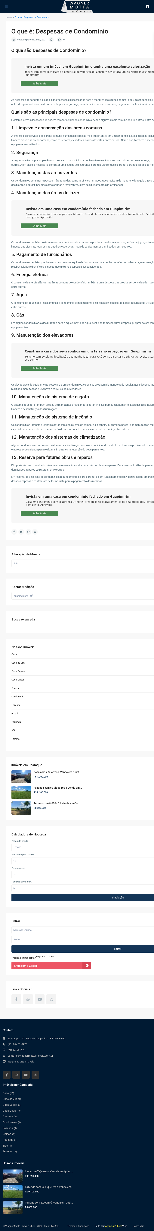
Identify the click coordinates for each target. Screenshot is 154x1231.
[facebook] (16, 999)
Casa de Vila (18, 662)
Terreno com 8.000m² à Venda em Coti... (58, 803)
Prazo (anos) (18, 868)
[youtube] (40, 999)
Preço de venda (19, 841)
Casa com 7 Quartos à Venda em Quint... (58, 772)
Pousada (16, 722)
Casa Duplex (18, 671)
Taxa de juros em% (21, 881)
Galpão (15, 713)
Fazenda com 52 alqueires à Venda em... (58, 787)
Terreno (15, 738)
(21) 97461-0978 (17, 1044)
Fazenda (15, 705)
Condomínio (17, 696)
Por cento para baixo (22, 854)
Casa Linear (17, 679)
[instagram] (51, 999)
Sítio (13, 730)
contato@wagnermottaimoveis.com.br (30, 1055)
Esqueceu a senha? (46, 956)
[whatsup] (28, 999)
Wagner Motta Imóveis (21, 1061)
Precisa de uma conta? (23, 957)
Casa (14, 654)
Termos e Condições (78, 1226)
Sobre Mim (138, 1226)
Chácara (15, 688)
